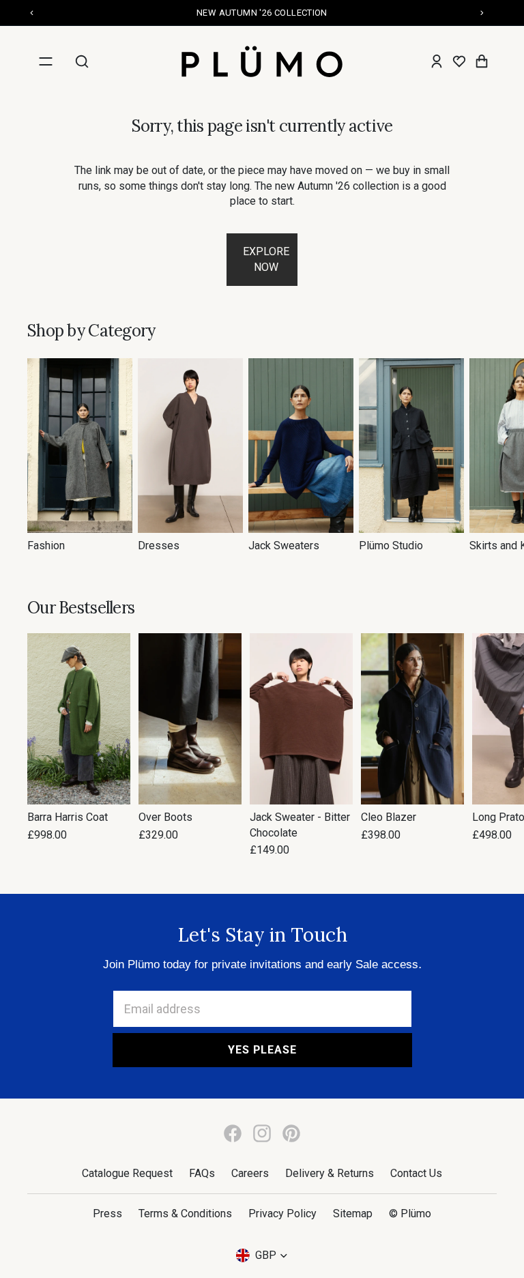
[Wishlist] (459, 61)
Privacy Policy (282, 1213)
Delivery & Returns (329, 1173)
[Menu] (45, 61)
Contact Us (416, 1173)
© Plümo (410, 1213)
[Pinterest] (291, 1133)
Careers (250, 1173)
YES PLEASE (262, 1049)
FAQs (202, 1173)
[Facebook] (233, 1133)
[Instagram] (262, 1133)
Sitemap (353, 1213)
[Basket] (482, 61)
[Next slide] (482, 456)
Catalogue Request (127, 1173)
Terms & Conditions (185, 1213)
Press (107, 1213)
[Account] (437, 61)
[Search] (82, 61)
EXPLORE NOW (266, 259)
